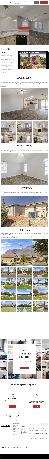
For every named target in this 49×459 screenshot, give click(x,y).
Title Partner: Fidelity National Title (24, 432)
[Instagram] (5, 421)
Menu (37, 2)
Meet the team (18, 3)
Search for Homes (16, 421)
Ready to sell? (24, 1)
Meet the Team (16, 423)
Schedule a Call (24, 424)
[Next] (47, 169)
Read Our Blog (15, 431)
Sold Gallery (23, 429)
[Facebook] (1, 421)
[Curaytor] (5, 426)
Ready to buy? (17, 1)
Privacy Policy (46, 444)
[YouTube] (3, 421)
